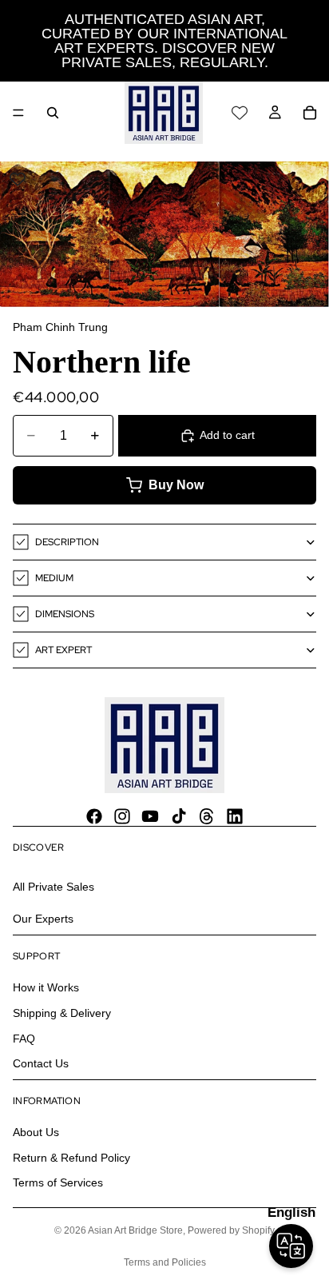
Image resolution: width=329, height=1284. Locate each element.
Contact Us (41, 1063)
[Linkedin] (234, 816)
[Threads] (206, 816)
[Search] (52, 112)
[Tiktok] (178, 816)
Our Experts (43, 918)
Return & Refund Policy (71, 1157)
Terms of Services (58, 1183)
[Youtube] (150, 816)
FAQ (24, 1038)
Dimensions (64, 614)
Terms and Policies (165, 1262)
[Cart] (309, 112)
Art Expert (63, 650)
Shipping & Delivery (62, 1013)
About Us (36, 1132)
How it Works (46, 988)
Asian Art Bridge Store (135, 1230)
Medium (54, 578)
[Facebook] (94, 816)
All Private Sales (53, 886)
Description (67, 542)
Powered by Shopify (231, 1230)
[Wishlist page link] (240, 113)
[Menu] (18, 112)
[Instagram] (122, 816)
